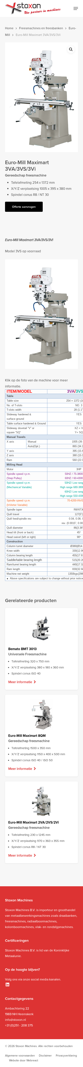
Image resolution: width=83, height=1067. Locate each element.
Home (9, 28)
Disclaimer (45, 1055)
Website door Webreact (23, 1060)
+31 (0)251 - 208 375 (19, 1025)
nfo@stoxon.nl (16, 1019)
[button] (76, 8)
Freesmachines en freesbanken (41, 28)
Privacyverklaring (66, 1055)
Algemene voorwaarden (20, 1055)
